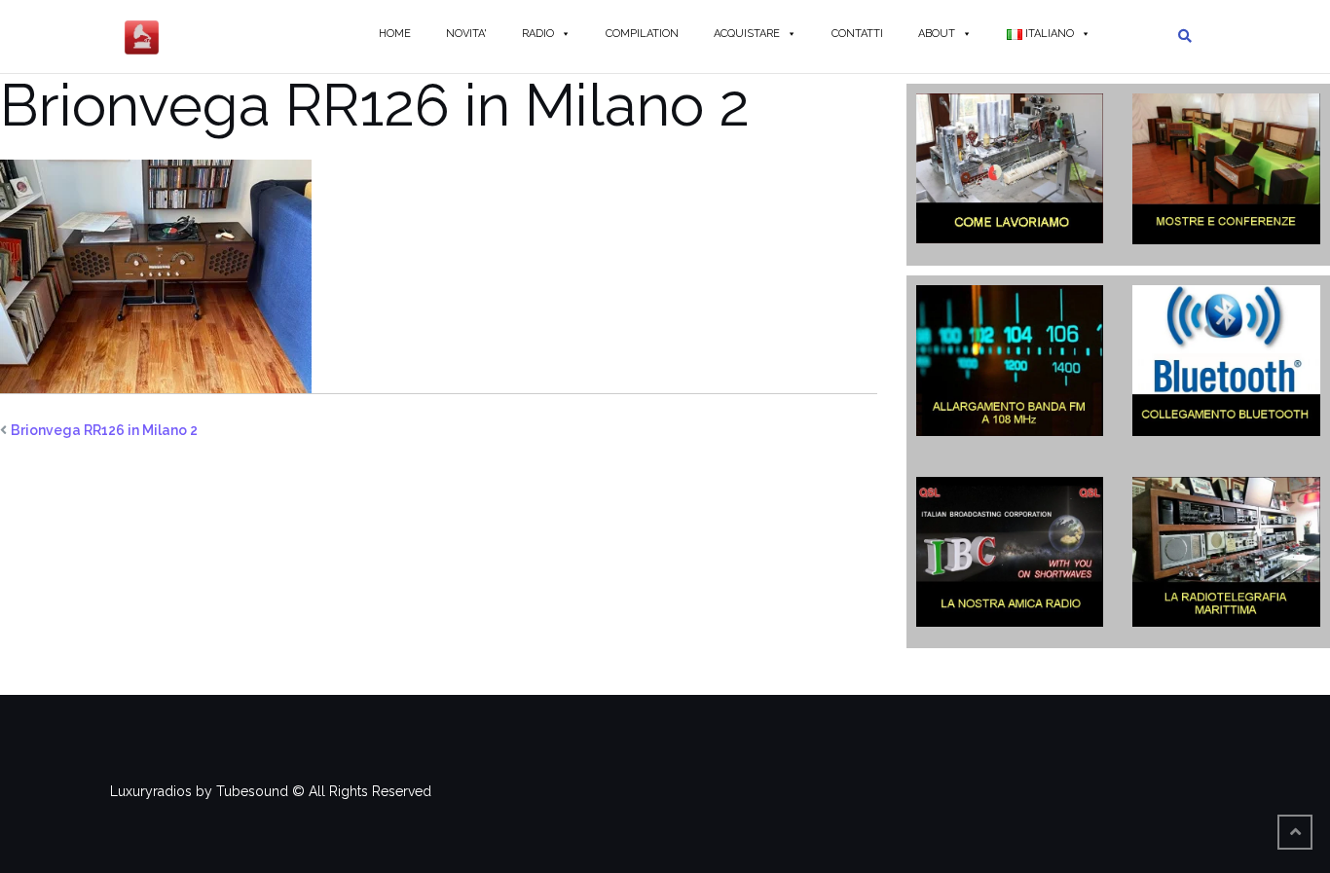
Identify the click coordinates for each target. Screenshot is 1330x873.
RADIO (538, 33)
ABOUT (936, 33)
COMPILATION (642, 33)
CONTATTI (857, 33)
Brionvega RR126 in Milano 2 (104, 430)
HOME (395, 33)
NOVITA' (466, 33)
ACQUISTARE (747, 33)
